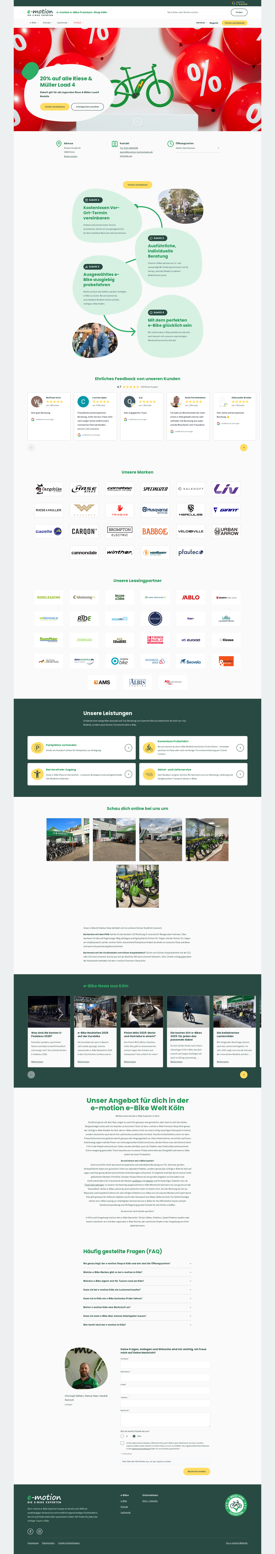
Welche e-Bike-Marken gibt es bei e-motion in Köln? (112, 1272)
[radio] (122, 1436)
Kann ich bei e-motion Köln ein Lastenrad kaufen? (112, 1290)
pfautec (149, 1180)
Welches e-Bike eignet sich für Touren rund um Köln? (113, 1281)
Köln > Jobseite (150, 1501)
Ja (127, 1436)
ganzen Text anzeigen (88, 428)
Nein (139, 1436)
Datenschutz (48, 1543)
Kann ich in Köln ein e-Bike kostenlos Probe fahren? (112, 1298)
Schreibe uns (126, 156)
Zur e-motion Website (236, 1543)
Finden (239, 12)
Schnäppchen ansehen (87, 106)
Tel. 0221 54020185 (129, 148)
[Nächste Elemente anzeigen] (243, 447)
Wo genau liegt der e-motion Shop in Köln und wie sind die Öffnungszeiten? (126, 1263)
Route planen (70, 156)
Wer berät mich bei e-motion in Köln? (104, 1325)
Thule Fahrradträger (94, 1184)
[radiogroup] (165, 1436)
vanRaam (136, 1180)
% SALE (77, 22)
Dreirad (46, 22)
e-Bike (33, 22)
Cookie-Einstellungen (69, 1543)
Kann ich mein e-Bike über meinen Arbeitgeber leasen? (114, 1316)
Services (200, 22)
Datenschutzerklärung (141, 1448)
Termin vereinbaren (234, 23)
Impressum (33, 1543)
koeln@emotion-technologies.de (136, 152)
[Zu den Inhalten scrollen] (137, 121)
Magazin (214, 23)
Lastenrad (62, 22)
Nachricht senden (197, 1471)
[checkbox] (122, 1443)
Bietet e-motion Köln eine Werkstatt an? (106, 1307)
